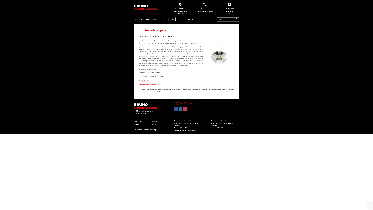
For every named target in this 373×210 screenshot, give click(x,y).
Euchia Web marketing (149, 130)
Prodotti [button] (179, 19)
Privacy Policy (138, 121)
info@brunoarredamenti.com (205, 11)
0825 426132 (205, 9)
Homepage (139, 19)
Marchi (154, 19)
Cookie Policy (155, 121)
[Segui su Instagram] (185, 109)
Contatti (190, 19)
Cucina (172, 19)
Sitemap (136, 124)
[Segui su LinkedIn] (180, 109)
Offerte (147, 19)
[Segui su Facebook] (176, 109)
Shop (163, 19)
